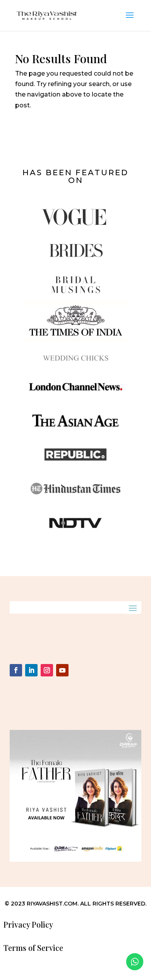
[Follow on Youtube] (62, 670)
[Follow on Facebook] (16, 670)
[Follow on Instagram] (47, 670)
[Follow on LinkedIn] (31, 670)
